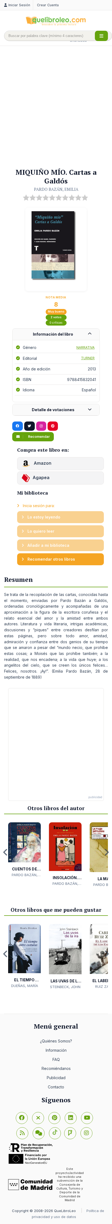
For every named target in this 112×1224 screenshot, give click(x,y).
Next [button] (106, 852)
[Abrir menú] (101, 36)
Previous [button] (5, 852)
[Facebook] (22, 1118)
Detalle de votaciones (53, 409)
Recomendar (38, 437)
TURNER (88, 358)
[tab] (56, 334)
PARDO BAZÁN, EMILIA (56, 189)
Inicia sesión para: (38, 505)
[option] (24, 850)
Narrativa (85, 347)
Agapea (41, 477)
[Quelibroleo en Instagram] (41, 426)
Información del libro (53, 334)
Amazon (42, 463)
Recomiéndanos (56, 1068)
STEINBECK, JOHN (65, 987)
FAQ (56, 1059)
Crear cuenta (48, 5)
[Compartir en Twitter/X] (29, 426)
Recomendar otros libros (50, 559)
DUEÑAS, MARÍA (24, 985)
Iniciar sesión (19, 5)
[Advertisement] (56, 107)
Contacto (56, 1087)
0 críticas (56, 322)
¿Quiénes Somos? (56, 1041)
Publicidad (56, 1077)
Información (56, 1050)
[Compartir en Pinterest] (53, 426)
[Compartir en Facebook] (17, 426)
